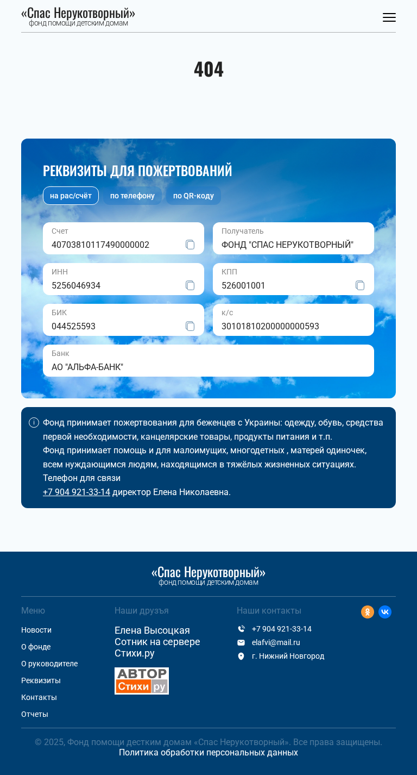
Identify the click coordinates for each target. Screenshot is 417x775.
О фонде (35, 646)
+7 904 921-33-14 (76, 492)
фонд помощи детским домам (78, 17)
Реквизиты (41, 680)
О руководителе (49, 663)
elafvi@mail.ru (276, 642)
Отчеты (34, 714)
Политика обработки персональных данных (208, 752)
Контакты (39, 697)
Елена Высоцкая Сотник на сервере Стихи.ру (157, 641)
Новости (36, 630)
